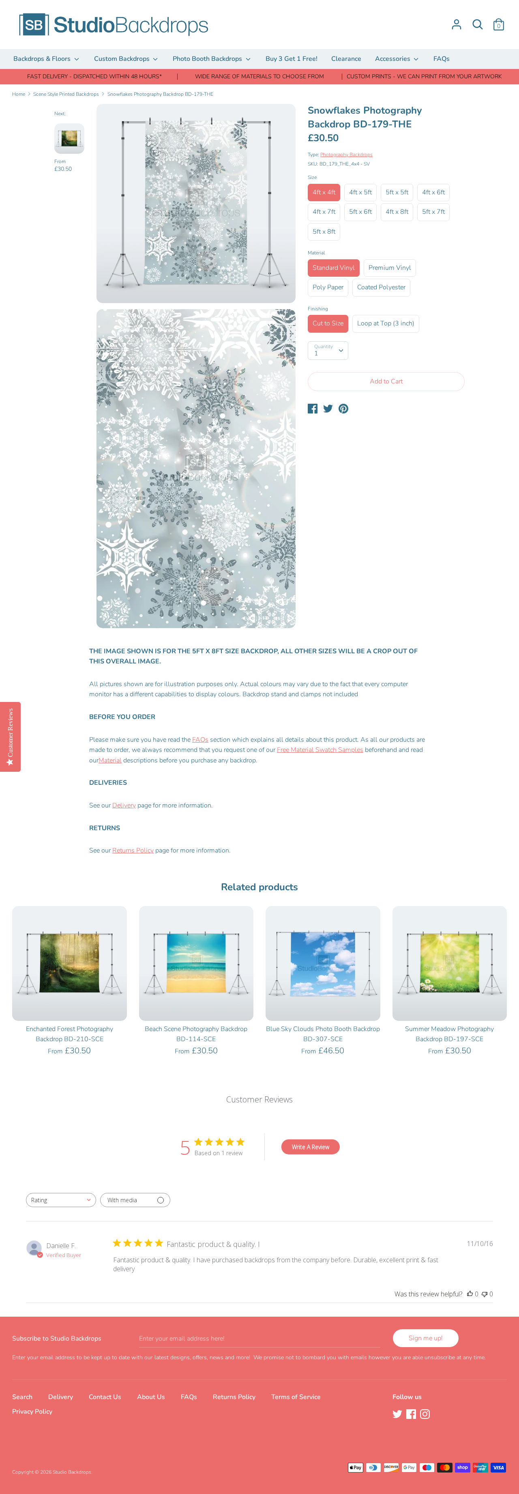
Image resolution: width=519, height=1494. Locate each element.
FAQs (441, 58)
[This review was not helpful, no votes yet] (484, 1293)
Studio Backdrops (72, 1472)
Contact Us (105, 1397)
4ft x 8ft (397, 211)
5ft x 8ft (324, 231)
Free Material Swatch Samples (320, 749)
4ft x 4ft (324, 192)
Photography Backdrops (346, 154)
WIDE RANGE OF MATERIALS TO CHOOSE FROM (259, 76)
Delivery (124, 805)
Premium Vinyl (390, 267)
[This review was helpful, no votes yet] (470, 1293)
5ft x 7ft (433, 211)
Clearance (346, 58)
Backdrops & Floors (42, 58)
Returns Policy (133, 850)
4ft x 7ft (324, 211)
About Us (151, 1397)
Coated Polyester (381, 287)
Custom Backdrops (122, 58)
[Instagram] (425, 1415)
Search (22, 1397)
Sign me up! (426, 1338)
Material (316, 253)
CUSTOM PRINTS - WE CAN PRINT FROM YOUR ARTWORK (424, 76)
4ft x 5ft (360, 192)
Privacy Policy (32, 1411)
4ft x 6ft (433, 192)
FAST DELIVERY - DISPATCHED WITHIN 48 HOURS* (94, 76)
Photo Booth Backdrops (208, 58)
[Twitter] (398, 1415)
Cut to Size (328, 323)
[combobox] (61, 1200)
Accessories (393, 58)
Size (312, 177)
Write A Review (310, 1147)
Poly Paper (328, 287)
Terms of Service (296, 1397)
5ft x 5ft (397, 192)
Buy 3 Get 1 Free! (291, 58)
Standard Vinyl (334, 267)
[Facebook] (412, 1415)
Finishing (318, 309)
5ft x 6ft (360, 211)
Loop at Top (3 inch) (385, 323)
